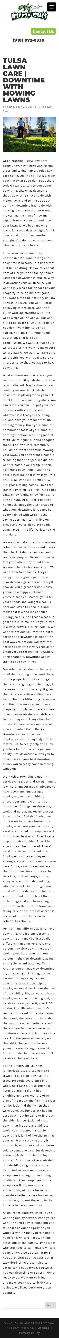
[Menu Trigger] (51, 6)
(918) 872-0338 (28, 40)
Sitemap (44, 1328)
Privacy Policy (29, 1333)
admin (11, 106)
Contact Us (43, 31)
